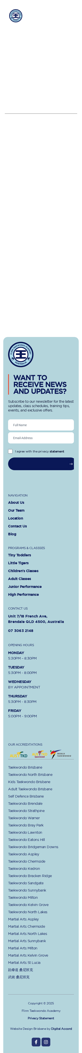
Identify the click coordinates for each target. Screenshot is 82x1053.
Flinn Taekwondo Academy (32, 15)
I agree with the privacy (39, 451)
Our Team (16, 510)
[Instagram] (46, 1042)
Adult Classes (19, 579)
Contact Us (17, 526)
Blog (12, 534)
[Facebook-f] (36, 1042)
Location (15, 518)
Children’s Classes (23, 571)
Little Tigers (18, 563)
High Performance (23, 594)
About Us (16, 502)
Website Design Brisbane (28, 1029)
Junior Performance (25, 587)
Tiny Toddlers (19, 555)
